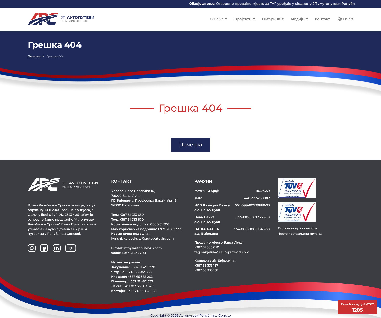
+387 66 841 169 (134, 291)
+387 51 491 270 (133, 267)
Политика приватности (297, 228)
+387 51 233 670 (127, 219)
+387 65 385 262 (132, 277)
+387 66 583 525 (132, 286)
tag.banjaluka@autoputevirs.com (221, 252)
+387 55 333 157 (206, 265)
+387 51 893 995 (146, 229)
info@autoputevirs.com (136, 248)
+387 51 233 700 (128, 253)
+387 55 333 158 (206, 270)
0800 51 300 (140, 224)
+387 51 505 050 (206, 247)
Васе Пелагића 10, (133, 193)
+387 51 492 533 (132, 281)
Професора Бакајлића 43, (144, 203)
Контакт (322, 19)
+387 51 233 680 (127, 215)
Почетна (34, 56)
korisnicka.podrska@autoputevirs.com (142, 236)
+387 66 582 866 (131, 272)
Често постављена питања (300, 234)
